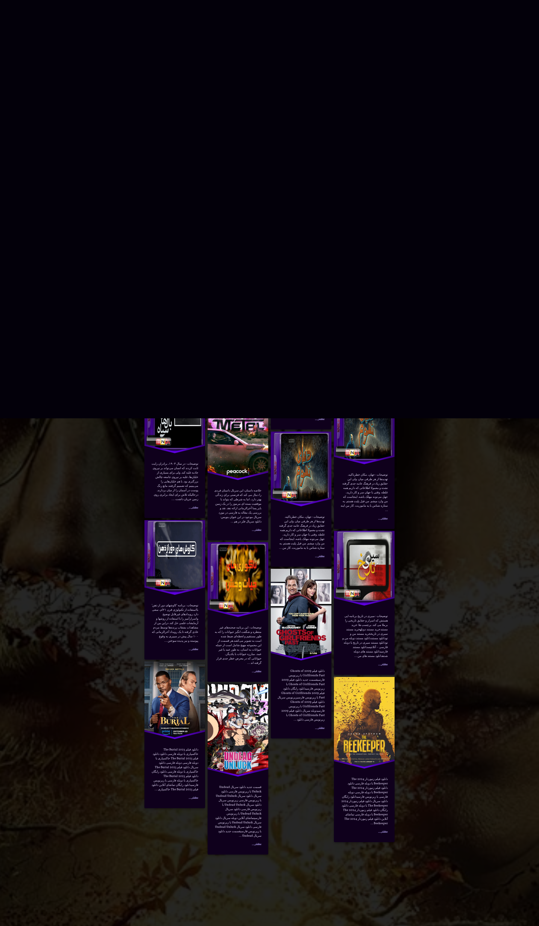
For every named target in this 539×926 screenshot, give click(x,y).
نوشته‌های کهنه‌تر (160, 877)
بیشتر (195, 89)
